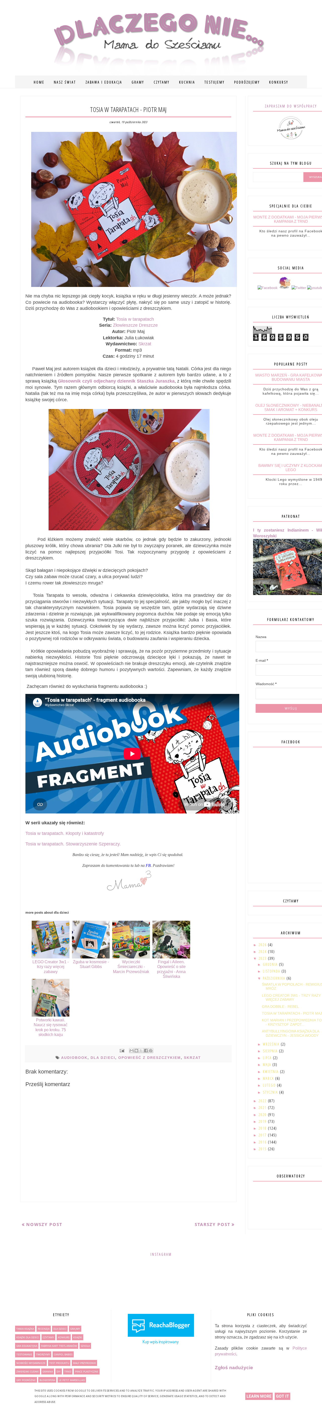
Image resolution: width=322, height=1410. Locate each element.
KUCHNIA (187, 82)
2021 (263, 1107)
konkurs (63, 1337)
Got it (282, 1396)
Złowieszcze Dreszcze (135, 325)
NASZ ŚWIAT (65, 82)
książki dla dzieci (27, 1337)
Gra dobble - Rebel (280, 1007)
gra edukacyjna (26, 1346)
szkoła (85, 1346)
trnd (67, 1371)
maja (267, 1064)
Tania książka (25, 1328)
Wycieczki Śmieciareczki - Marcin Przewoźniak (131, 967)
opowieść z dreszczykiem (149, 1058)
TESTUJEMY (215, 82)
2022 (263, 1100)
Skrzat (144, 343)
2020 (263, 1114)
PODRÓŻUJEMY (247, 82)
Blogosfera (47, 1380)
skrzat (192, 1058)
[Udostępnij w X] (141, 1050)
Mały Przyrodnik (84, 1363)
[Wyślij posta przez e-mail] (122, 1050)
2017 (263, 1135)
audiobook (74, 1058)
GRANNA (48, 1371)
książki (77, 1337)
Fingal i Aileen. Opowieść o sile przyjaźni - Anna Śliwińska (171, 969)
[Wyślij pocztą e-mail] (131, 1050)
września (272, 1044)
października (275, 978)
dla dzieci (103, 1058)
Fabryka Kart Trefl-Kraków (59, 1346)
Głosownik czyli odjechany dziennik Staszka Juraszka (116, 381)
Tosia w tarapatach (135, 319)
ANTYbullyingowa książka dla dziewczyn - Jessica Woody (290, 1033)
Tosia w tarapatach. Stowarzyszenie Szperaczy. (73, 843)
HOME (39, 82)
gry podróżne (26, 1380)
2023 (263, 958)
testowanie (24, 1354)
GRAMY (138, 82)
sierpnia (271, 1051)
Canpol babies (63, 1354)
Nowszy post (44, 1224)
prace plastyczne (86, 1371)
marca (269, 1078)
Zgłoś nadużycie (234, 1367)
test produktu (59, 1363)
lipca (268, 1057)
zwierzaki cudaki (27, 1371)
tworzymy (43, 1354)
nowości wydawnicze (31, 1363)
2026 (263, 944)
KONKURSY (278, 82)
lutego (270, 1085)
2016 (263, 1142)
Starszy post (212, 1224)
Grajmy (75, 1328)
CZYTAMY (162, 82)
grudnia (271, 964)
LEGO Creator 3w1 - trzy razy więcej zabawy (50, 967)
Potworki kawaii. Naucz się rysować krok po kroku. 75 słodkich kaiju (50, 1027)
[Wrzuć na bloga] (136, 1050)
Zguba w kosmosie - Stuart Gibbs (91, 964)
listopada (272, 971)
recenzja (44, 1328)
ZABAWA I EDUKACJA (104, 82)
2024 (263, 951)
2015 (263, 1148)
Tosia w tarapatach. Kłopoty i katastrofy (64, 833)
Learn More (259, 1396)
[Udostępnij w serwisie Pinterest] (150, 1050)
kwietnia (271, 1071)
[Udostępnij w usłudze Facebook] (145, 1050)
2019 (263, 1121)
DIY (59, 1371)
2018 (263, 1128)
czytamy (48, 1337)
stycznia (271, 1092)
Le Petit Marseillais (72, 1380)
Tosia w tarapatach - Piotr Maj (292, 1013)
